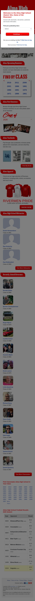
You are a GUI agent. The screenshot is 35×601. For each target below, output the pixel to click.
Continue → (17, 34)
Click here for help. (22, 45)
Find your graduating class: (11, 25)
